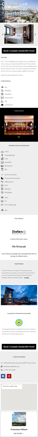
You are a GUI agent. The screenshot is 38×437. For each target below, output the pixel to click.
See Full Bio (18, 433)
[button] (3, 34)
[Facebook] (3, 376)
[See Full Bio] (23, 433)
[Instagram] (9, 376)
